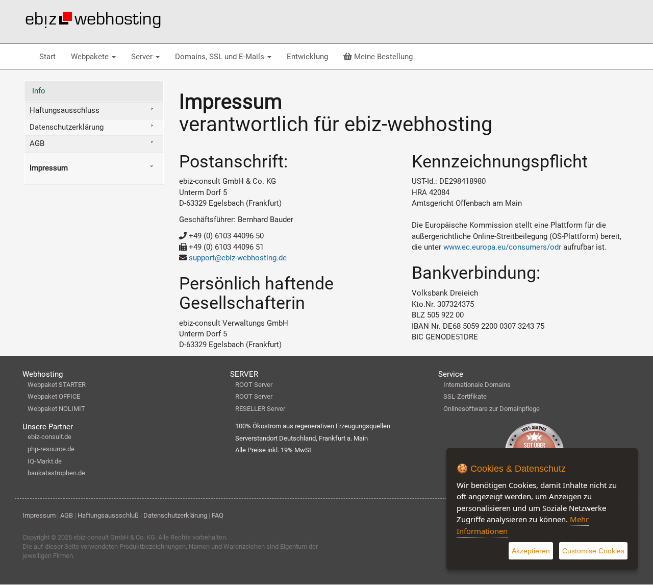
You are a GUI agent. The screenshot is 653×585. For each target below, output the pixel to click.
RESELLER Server (260, 408)
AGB (37, 143)
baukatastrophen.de (56, 473)
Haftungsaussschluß (108, 515)
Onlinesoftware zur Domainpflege (491, 408)
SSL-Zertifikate (465, 396)
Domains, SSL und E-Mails (220, 56)
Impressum (49, 168)
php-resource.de (51, 449)
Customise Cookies (593, 551)
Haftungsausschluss (64, 110)
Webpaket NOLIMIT (56, 408)
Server (143, 56)
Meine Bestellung (382, 56)
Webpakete (91, 56)
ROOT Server (253, 384)
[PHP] (93, 20)
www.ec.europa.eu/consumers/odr (502, 247)
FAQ (217, 515)
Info (38, 90)
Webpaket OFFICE (54, 396)
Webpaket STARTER (57, 384)
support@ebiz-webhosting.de (238, 257)
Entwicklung (307, 56)
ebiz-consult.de (49, 437)
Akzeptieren (531, 551)
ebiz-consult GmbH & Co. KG (114, 537)
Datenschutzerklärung (67, 127)
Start (47, 56)
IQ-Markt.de (45, 461)
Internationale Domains (477, 384)
